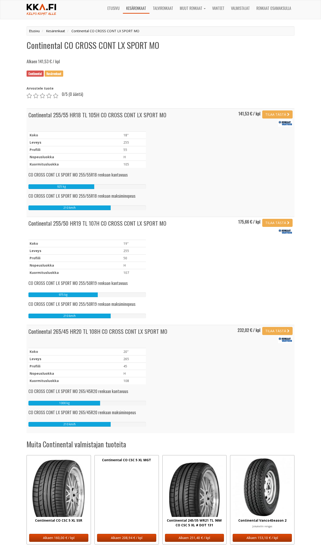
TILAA (275, 114)
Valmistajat (240, 8)
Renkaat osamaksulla (273, 8)
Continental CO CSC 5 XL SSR (58, 520)
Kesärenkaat (136, 8)
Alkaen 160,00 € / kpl (58, 537)
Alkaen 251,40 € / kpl (194, 537)
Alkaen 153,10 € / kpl (262, 537)
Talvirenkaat (163, 8)
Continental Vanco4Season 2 (262, 520)
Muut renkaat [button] (191, 8)
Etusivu (113, 8)
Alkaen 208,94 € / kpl (126, 537)
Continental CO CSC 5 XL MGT (126, 460)
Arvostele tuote (40, 88)
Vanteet (218, 8)
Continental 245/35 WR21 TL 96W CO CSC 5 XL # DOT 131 (194, 522)
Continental (35, 73)
